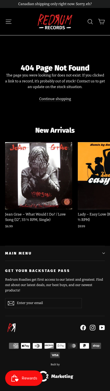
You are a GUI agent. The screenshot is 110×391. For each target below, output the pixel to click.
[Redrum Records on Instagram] (92, 327)
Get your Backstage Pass (37, 270)
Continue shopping (55, 99)
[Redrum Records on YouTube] (102, 327)
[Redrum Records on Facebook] (83, 327)
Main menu (18, 253)
